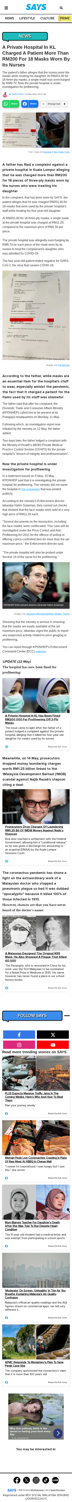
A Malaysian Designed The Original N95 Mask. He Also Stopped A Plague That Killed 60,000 (36, 957)
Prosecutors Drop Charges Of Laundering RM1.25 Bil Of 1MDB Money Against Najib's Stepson (34, 830)
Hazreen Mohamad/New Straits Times (48, 614)
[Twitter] (26, 1480)
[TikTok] (45, 1480)
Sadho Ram (18, 94)
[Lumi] (55, 1480)
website (40, 651)
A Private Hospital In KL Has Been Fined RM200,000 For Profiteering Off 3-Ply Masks (32, 719)
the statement (30, 489)
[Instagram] (36, 1480)
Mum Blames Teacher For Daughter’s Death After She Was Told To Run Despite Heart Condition (32, 1226)
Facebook (47, 152)
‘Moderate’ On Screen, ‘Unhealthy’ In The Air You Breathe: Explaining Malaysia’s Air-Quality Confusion (35, 1294)
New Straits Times (62, 152)
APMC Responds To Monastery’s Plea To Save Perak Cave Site (34, 1364)
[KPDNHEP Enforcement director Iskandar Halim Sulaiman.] (36, 582)
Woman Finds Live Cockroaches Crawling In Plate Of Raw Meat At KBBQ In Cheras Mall (36, 1159)
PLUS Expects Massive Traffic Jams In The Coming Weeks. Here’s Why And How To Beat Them (34, 1097)
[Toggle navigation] (6, 7)
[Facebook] (16, 1480)
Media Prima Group (58, 1490)
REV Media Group (37, 1490)
